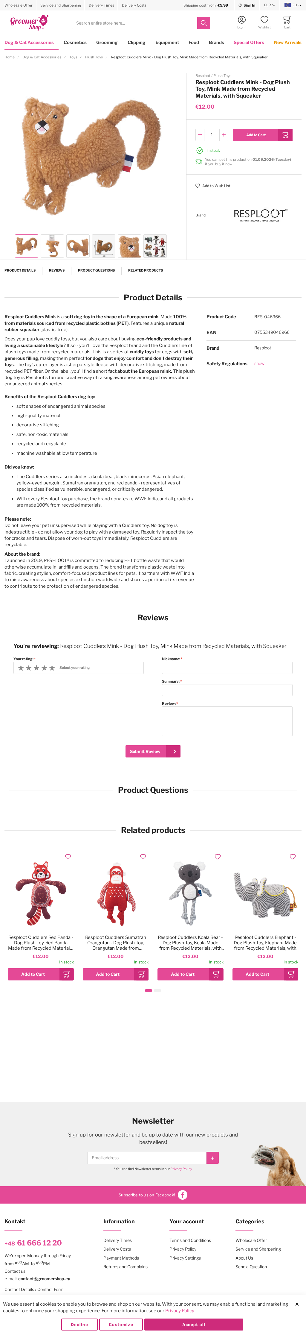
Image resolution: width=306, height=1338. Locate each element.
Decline (79, 1324)
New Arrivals (288, 42)
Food (194, 42)
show (259, 363)
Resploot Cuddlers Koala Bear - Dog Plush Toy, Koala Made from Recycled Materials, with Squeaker (190, 943)
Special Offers (249, 42)
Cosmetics (75, 42)
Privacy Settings (185, 1257)
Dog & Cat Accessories (29, 42)
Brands (216, 42)
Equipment (167, 42)
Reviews (57, 270)
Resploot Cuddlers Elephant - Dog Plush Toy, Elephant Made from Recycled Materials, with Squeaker (265, 943)
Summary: (171, 681)
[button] (270, 5)
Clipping (137, 42)
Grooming (107, 42)
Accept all (194, 1324)
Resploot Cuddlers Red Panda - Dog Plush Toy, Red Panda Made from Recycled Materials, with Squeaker (40, 943)
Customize (121, 1324)
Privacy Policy (181, 1169)
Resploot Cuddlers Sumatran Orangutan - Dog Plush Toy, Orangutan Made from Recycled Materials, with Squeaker (115, 943)
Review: (169, 703)
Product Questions (96, 270)
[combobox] (141, 23)
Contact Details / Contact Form (34, 1289)
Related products (145, 270)
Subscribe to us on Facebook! (147, 1194)
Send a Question (251, 1266)
